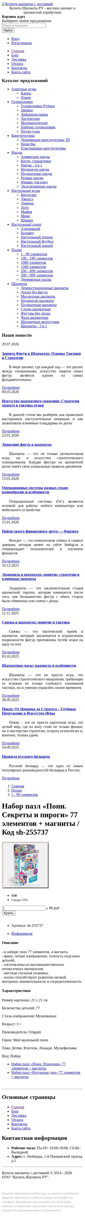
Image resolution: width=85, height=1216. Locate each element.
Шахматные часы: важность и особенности (39, 665)
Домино (27, 203)
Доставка (18, 59)
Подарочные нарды (36, 174)
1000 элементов (33, 263)
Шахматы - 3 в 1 (34, 326)
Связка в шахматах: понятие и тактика (36, 622)
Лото (25, 207)
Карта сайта (20, 72)
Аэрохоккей (30, 229)
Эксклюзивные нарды (38, 186)
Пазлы (16, 250)
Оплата (17, 64)
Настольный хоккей (37, 246)
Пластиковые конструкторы (43, 148)
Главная (17, 51)
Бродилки (29, 195)
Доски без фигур (34, 292)
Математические (34, 123)
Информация (21, 934)
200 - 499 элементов (37, 271)
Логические (30, 119)
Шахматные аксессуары (40, 322)
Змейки (27, 110)
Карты (26, 93)
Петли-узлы (30, 131)
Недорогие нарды (35, 169)
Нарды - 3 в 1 (31, 165)
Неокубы (28, 144)
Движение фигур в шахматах (27, 444)
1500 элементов (33, 267)
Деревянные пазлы (36, 279)
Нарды (16, 152)
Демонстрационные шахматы (44, 288)
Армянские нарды (35, 157)
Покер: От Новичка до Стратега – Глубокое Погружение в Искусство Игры (39, 711)
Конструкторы (23, 136)
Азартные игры (23, 89)
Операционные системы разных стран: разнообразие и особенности (35, 490)
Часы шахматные (34, 318)
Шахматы (19, 284)
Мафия (26, 212)
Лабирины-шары (34, 114)
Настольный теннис (37, 237)
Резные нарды (32, 178)
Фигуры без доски (35, 313)
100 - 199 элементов (37, 258)
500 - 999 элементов (37, 275)
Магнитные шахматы (38, 296)
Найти (8, 30)
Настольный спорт (26, 224)
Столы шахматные (36, 309)
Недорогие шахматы (37, 301)
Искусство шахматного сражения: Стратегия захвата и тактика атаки (40, 403)
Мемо (25, 216)
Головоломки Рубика (38, 106)
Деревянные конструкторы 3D (45, 140)
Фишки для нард (34, 182)
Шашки (27, 220)
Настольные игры (25, 191)
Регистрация (21, 43)
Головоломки (22, 102)
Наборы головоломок (38, 127)
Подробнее (11, 388)
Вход (15, 39)
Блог (15, 55)
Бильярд (27, 233)
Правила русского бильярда (26, 756)
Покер (26, 97)
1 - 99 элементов (34, 254)
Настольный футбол (37, 241)
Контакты (19, 68)
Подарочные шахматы (39, 305)
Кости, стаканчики (36, 161)
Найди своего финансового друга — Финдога (40, 531)
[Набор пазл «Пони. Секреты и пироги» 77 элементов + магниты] (25, 887)
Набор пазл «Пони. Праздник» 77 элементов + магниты (38, 1066)
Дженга (27, 199)
